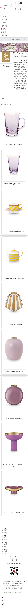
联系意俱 (4, 532)
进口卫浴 (4, 26)
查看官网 (7, 66)
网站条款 (4, 546)
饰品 (8, 104)
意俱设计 (4, 537)
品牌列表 (18, 39)
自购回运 (4, 539)
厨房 (11, 104)
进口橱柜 (4, 19)
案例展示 (4, 35)
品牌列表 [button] (4, 29)
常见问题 (4, 544)
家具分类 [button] (4, 32)
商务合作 (4, 551)
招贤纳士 (4, 553)
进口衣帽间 (4, 23)
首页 (4, 16)
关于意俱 (4, 530)
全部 (5, 104)
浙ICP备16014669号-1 (15, 585)
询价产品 (20, 8)
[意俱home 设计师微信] (25, 3)
